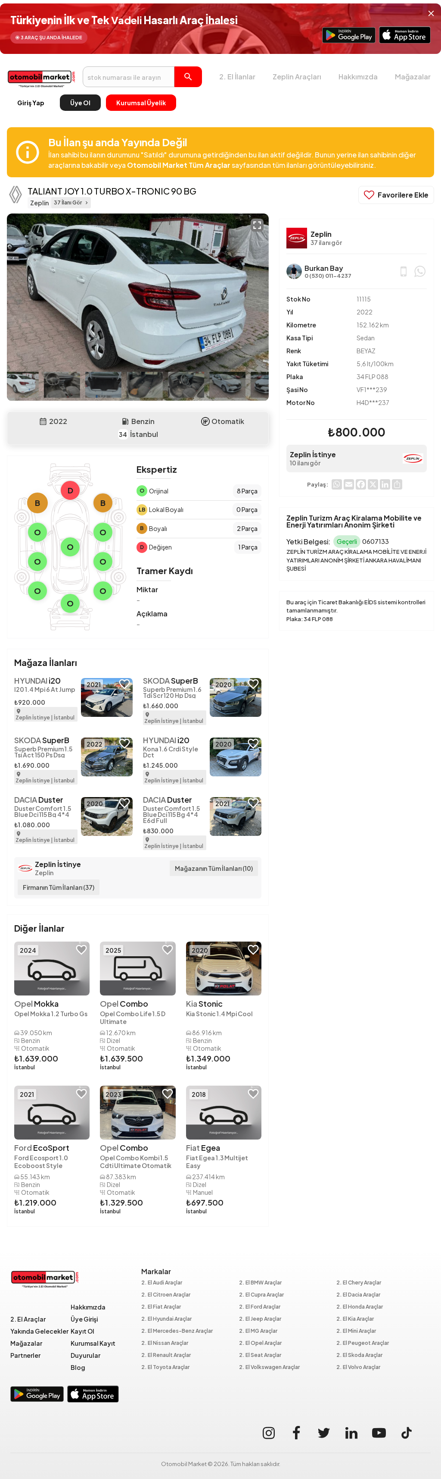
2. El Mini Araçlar (356, 1331)
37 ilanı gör (326, 242)
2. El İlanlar (237, 76)
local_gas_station (125, 421)
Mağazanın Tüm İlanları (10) (214, 868)
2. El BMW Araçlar (260, 1283)
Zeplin (44, 873)
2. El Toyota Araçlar (165, 1367)
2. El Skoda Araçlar (359, 1355)
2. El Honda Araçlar (359, 1307)
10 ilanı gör (305, 463)
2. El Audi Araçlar (161, 1283)
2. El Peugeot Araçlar (362, 1343)
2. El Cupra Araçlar (261, 1295)
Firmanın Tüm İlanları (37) (58, 887)
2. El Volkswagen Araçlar (269, 1367)
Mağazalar (413, 76)
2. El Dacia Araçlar (358, 1295)
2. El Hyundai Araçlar (166, 1319)
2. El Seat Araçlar (260, 1355)
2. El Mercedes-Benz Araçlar (177, 1331)
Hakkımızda (358, 76)
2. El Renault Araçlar (166, 1355)
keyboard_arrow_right (87, 203)
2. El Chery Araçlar (358, 1283)
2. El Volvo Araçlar (358, 1367)
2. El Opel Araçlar (260, 1343)
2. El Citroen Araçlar (165, 1295)
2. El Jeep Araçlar (260, 1319)
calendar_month (43, 421)
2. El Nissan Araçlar (164, 1343)
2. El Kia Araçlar (355, 1319)
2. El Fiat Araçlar (161, 1307)
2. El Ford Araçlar (259, 1307)
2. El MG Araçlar (258, 1331)
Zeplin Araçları (297, 76)
